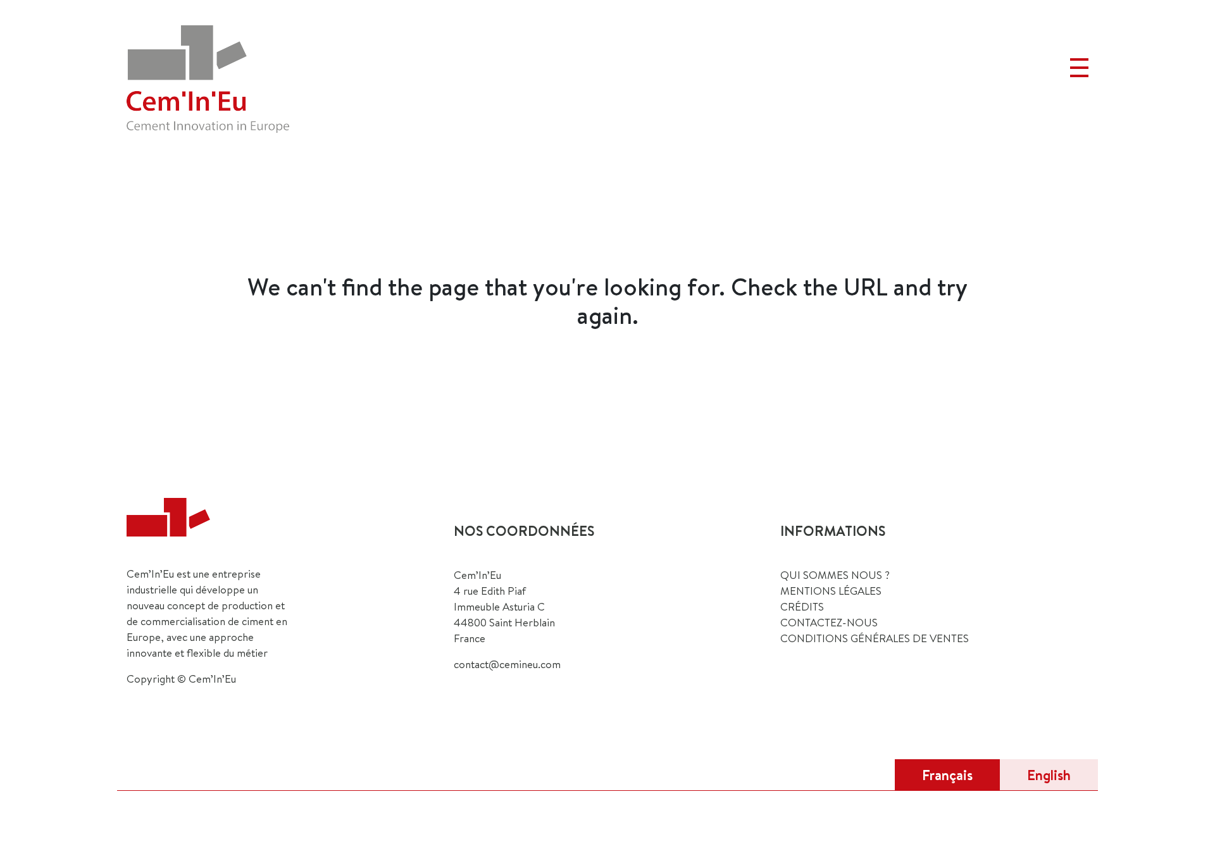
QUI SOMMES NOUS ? (835, 575)
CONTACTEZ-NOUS (829, 622)
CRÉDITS (802, 606)
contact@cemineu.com (507, 664)
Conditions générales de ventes (874, 638)
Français (947, 775)
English (1049, 775)
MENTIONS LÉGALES (831, 590)
